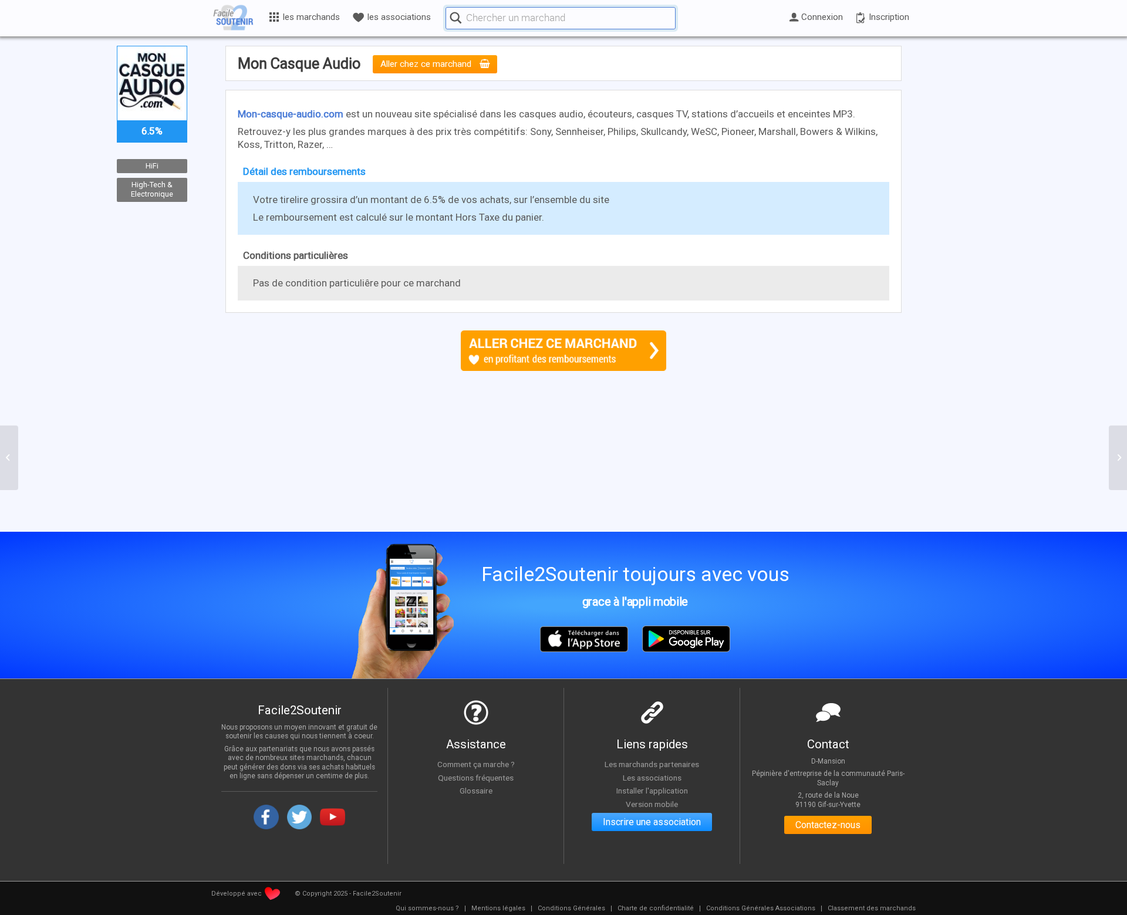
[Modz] (9, 458)
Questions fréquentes (476, 777)
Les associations (652, 777)
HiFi (152, 165)
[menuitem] (427, 908)
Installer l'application (652, 790)
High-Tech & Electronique (152, 189)
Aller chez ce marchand (427, 64)
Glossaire (476, 790)
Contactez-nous (828, 824)
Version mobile (652, 804)
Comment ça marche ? (476, 764)
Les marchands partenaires (652, 764)
